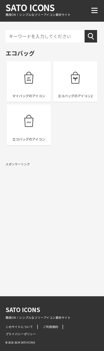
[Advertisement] (52, 222)
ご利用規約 (50, 327)
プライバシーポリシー (21, 334)
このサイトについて (19, 327)
